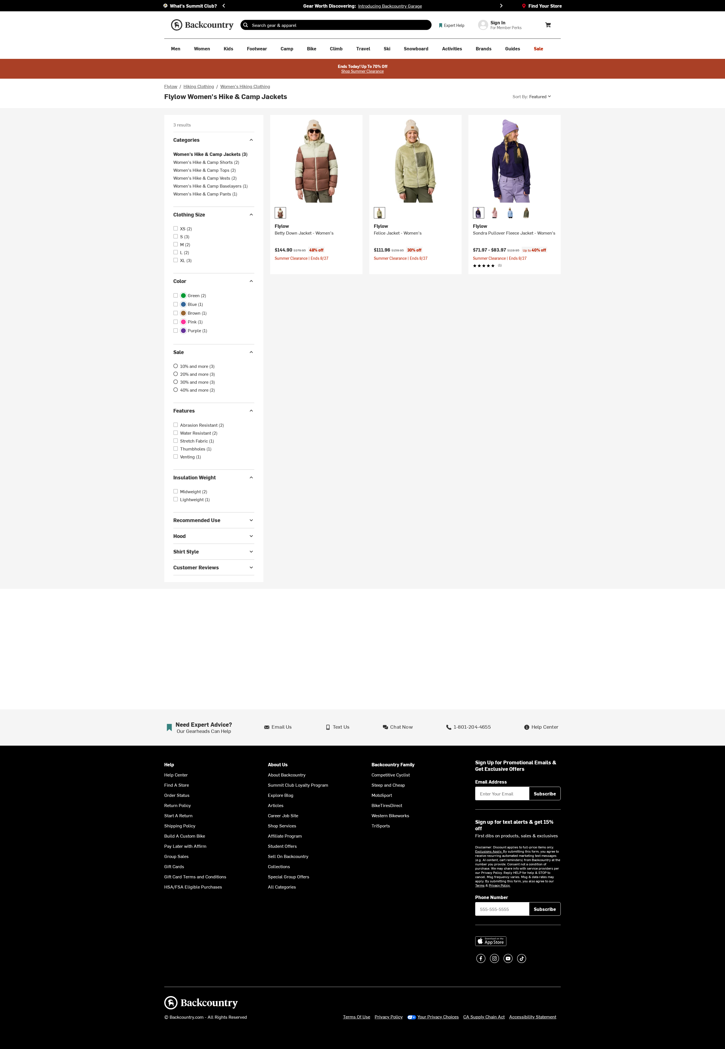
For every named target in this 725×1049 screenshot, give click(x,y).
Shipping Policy (179, 825)
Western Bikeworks (390, 815)
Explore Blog (280, 795)
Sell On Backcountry (288, 856)
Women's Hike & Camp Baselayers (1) (210, 185)
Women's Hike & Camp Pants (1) (205, 193)
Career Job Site (283, 815)
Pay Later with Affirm (185, 846)
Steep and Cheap (388, 785)
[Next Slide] (501, 6)
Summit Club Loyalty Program (298, 785)
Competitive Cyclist (391, 774)
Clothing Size (189, 214)
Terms (480, 885)
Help (169, 764)
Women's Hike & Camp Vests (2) (205, 178)
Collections (279, 866)
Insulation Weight (194, 477)
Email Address (491, 781)
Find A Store (176, 785)
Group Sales (176, 856)
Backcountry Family (393, 764)
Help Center (176, 774)
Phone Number (491, 897)
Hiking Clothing (199, 86)
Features (184, 410)
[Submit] (245, 25)
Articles (275, 805)
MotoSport (382, 795)
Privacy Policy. (499, 885)
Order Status (176, 795)
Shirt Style (186, 551)
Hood (179, 535)
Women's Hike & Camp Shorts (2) (206, 162)
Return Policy (177, 805)
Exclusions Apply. (489, 851)
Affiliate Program (285, 835)
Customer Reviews (196, 567)
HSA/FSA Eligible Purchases (193, 886)
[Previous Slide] (224, 6)
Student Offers (282, 846)
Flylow (170, 86)
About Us (278, 764)
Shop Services (282, 825)
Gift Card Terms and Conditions (195, 876)
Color (179, 280)
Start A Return (178, 815)
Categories (186, 139)
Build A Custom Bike (184, 835)
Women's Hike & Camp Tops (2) (204, 170)
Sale (178, 351)
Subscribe (545, 793)
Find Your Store (545, 5)
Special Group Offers (288, 876)
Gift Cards (174, 866)
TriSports (381, 825)
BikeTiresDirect (387, 805)
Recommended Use (196, 520)
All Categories (282, 886)
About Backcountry (287, 774)
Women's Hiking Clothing (245, 86)
